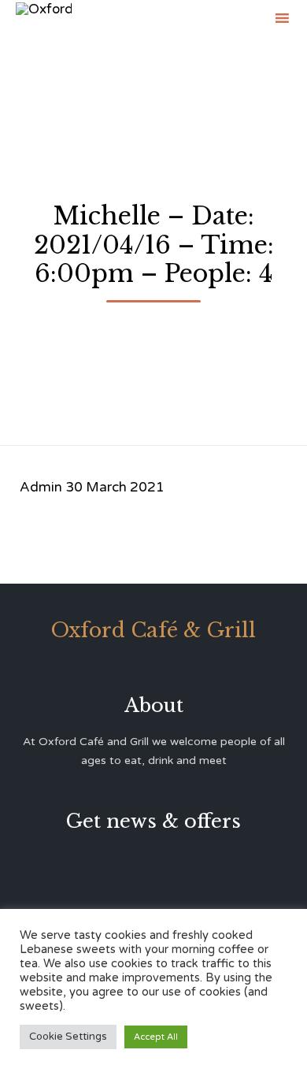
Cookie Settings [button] (68, 1036)
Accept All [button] (156, 1037)
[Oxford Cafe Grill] (44, 17)
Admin (41, 487)
